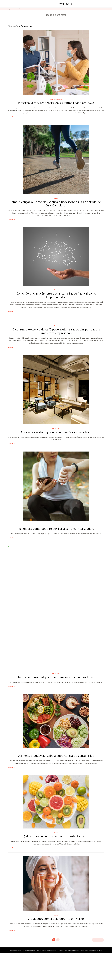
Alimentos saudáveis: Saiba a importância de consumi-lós (56, 755)
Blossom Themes (79, 950)
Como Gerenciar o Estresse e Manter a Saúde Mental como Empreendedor (56, 295)
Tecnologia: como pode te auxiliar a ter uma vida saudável (56, 528)
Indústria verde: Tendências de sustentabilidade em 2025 (56, 103)
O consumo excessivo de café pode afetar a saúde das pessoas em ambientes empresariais (56, 331)
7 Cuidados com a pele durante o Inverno (56, 918)
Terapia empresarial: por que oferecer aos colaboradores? (56, 677)
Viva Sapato (65, 3)
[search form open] (102, 4)
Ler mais (10, 117)
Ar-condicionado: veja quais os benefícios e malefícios (56, 432)
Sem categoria (56, 428)
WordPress (98, 950)
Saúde (56, 198)
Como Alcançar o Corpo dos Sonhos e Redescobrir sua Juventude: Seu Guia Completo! (56, 203)
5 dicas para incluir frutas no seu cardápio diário (56, 836)
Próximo (96, 940)
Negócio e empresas (56, 99)
